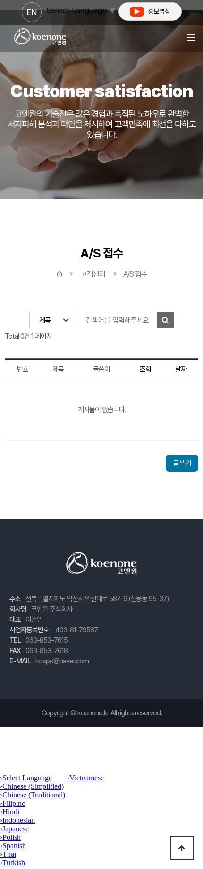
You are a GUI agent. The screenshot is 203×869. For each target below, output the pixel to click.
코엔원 (40, 37)
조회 (145, 369)
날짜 (180, 369)
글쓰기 (182, 463)
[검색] (165, 320)
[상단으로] (182, 848)
